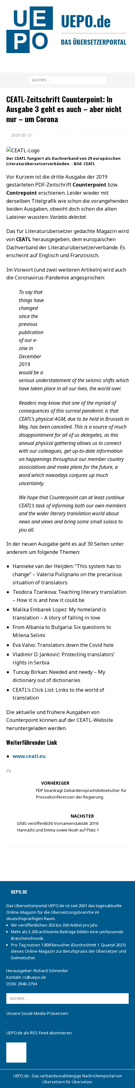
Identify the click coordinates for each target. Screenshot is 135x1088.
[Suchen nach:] (67, 80)
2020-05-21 (21, 135)
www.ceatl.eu (29, 756)
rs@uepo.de (34, 977)
